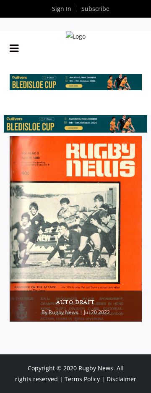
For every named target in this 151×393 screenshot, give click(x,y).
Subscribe (95, 9)
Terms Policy (82, 379)
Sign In (61, 9)
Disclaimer (121, 379)
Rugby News (63, 312)
